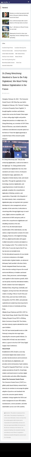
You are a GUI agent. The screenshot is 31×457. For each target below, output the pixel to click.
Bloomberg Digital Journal (8, 62)
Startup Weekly (18, 56)
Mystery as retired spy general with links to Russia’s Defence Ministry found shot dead (19, 15)
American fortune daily (7, 50)
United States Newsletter (8, 53)
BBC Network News (20, 53)
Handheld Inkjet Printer (7, 47)
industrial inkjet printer (7, 65)
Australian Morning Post (20, 47)
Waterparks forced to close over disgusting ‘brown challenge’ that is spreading (19, 35)
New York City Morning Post (8, 59)
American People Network (20, 50)
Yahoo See (18, 62)
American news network (7, 56)
